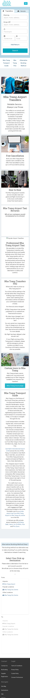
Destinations (4, 690)
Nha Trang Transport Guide (6, 63)
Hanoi (11, 524)
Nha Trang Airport (9, 584)
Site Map (3, 686)
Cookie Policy (15, 673)
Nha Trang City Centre (11, 589)
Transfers (9, 11)
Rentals (23, 11)
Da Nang (21, 522)
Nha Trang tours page (15, 385)
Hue (23, 524)
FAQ (2, 694)
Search (15, 50)
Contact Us (4, 665)
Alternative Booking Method (23, 63)
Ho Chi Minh (17, 524)
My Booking (4, 669)
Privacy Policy (15, 669)
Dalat (6, 524)
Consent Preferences (17, 677)
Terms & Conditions (16, 665)
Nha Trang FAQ (15, 63)
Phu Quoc (16, 526)
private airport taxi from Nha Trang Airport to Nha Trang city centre (15, 513)
